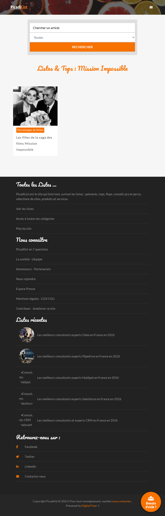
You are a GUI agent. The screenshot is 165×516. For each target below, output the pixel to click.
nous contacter (121, 501)
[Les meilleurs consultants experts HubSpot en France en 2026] (26, 377)
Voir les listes (25, 209)
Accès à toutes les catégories (35, 218)
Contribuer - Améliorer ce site (35, 308)
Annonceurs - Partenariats (33, 269)
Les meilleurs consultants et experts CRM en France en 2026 (77, 420)
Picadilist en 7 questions (32, 249)
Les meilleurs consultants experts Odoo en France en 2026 (76, 335)
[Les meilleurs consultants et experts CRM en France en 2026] (26, 420)
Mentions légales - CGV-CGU (35, 298)
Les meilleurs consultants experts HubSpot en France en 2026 (78, 377)
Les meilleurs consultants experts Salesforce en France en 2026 (79, 399)
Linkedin (30, 466)
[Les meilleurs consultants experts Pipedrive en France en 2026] (26, 356)
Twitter (29, 456)
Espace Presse (25, 289)
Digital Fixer (89, 505)
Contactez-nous (35, 476)
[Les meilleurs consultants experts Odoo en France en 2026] (26, 334)
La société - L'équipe (29, 259)
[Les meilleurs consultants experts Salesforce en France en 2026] (26, 398)
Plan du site (23, 228)
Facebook (30, 447)
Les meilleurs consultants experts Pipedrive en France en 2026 (78, 356)
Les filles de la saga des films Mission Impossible (34, 143)
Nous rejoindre (26, 279)
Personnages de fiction (30, 130)
